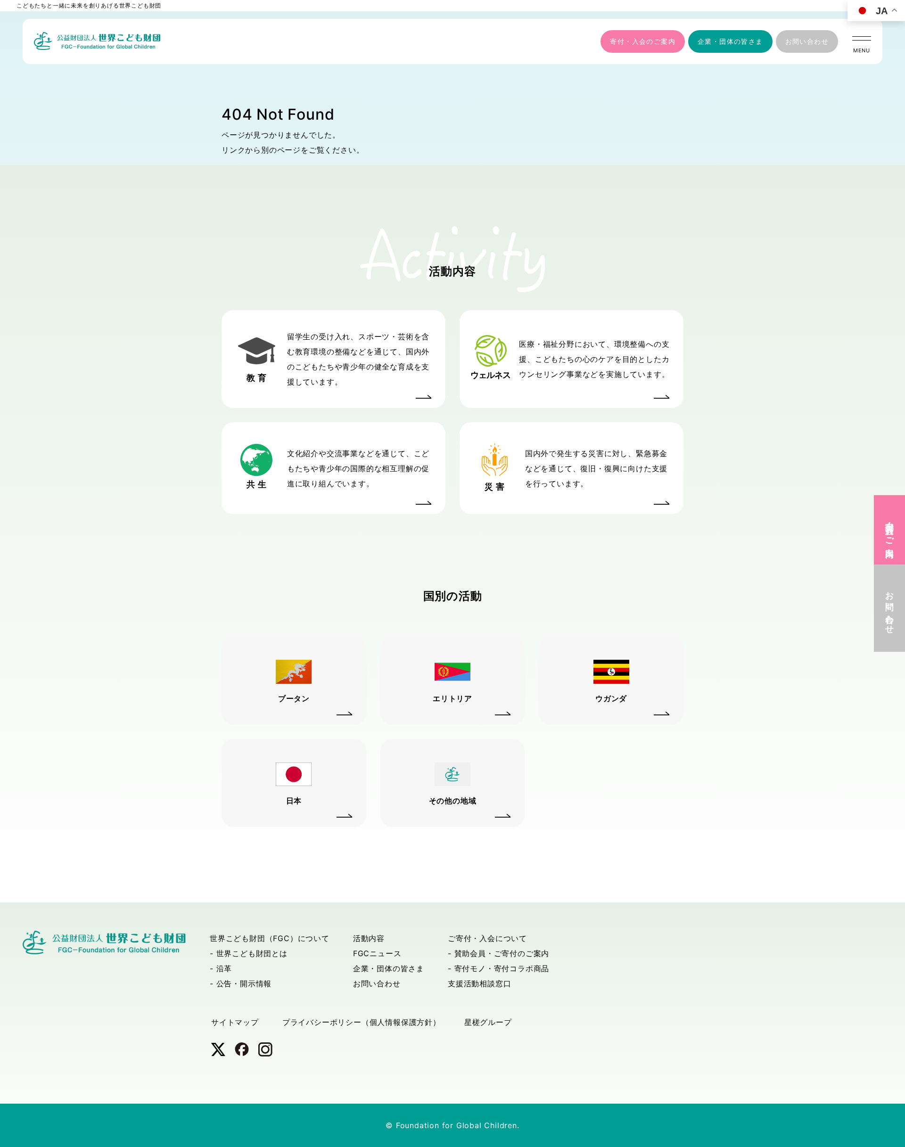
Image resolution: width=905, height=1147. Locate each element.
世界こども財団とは (252, 953)
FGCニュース (377, 953)
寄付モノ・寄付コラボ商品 (502, 968)
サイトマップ (235, 1022)
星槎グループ (488, 1022)
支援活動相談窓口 (479, 983)
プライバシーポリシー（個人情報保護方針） (361, 1022)
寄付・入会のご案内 (642, 41)
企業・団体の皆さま (730, 41)
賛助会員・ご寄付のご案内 (502, 953)
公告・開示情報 (244, 983)
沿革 (224, 968)
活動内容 (369, 938)
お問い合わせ (807, 41)
